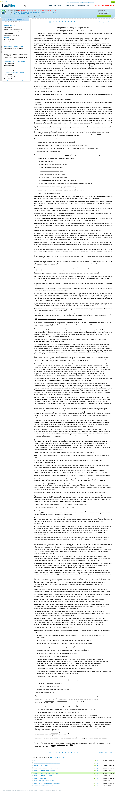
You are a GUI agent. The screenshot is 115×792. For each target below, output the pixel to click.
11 (80, 22)
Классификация (8, 27)
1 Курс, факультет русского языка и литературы (13, 22)
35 (94, 770)
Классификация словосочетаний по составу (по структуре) (16, 54)
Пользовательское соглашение (36, 790)
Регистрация (9, 1)
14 (89, 22)
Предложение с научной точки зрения (14, 61)
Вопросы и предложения (87, 2)
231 (94, 785)
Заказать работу (108, 5)
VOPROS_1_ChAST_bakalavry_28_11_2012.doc (47, 763)
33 (94, 768)
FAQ (68, 2)
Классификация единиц (10, 70)
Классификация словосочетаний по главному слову (13, 49)
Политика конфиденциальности (53, 790)
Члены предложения (9, 63)
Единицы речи (8, 74)
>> (111, 22)
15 (92, 22)
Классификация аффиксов (11, 35)
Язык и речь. (7, 67)
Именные (6, 52)
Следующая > (104, 22)
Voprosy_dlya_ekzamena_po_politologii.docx (46, 768)
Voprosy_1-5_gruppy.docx (41, 765)
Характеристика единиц (10, 76)
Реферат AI (96, 5)
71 (94, 778)
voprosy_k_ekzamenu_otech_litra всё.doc (45, 770)
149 (94, 783)
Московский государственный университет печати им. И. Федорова (35, 12)
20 (94, 780)
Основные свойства (9, 39)
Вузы (50, 5)
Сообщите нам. (52, 10)
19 (94, 775)
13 (86, 22)
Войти (3, 1)
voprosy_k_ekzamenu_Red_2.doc (43, 775)
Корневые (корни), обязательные (13, 29)
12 (83, 22)
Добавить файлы (83, 5)
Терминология (8, 44)
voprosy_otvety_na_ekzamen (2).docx (44, 780)
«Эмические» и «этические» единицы (14, 72)
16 (95, 22)
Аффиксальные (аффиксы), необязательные (11, 32)
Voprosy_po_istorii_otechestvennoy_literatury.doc (47, 783)
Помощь (3, 790)
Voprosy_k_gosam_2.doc (40, 778)
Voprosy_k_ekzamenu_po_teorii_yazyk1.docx (46, 773)
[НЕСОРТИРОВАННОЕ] (21, 14)
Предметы (57, 5)
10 (77, 22)
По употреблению (9, 42)
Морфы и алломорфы (10, 25)
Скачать (104, 16)
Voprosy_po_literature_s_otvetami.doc (44, 785)
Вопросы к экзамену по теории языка (14, 19)
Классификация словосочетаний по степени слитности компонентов (16, 58)
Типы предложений (9, 65)
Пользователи (69, 5)
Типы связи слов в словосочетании (13, 46)
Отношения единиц (9, 78)
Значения (6, 37)
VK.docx (36, 760)
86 (94, 773)
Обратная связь (74, 2)
